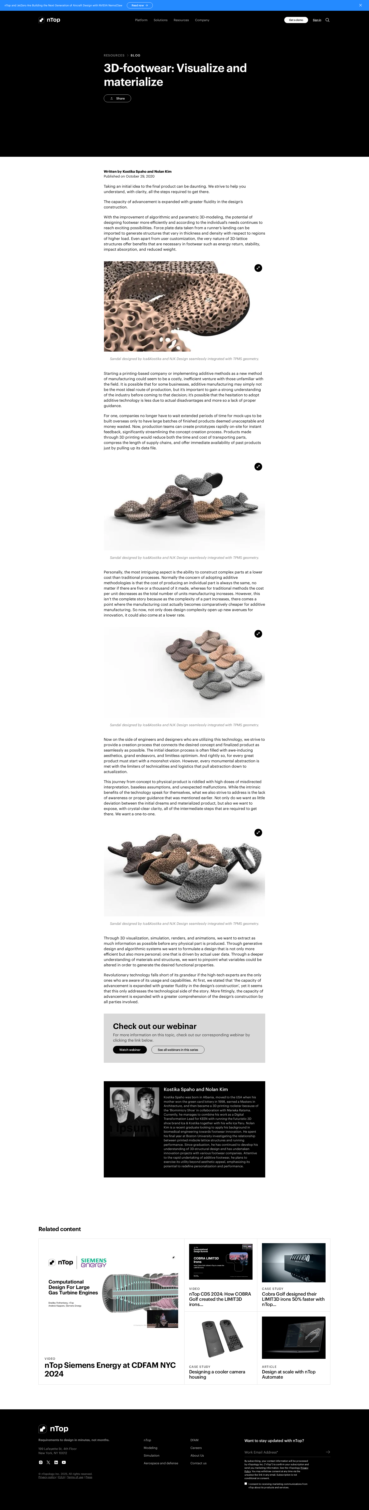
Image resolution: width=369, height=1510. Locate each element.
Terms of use (75, 1477)
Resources (114, 55)
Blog (135, 55)
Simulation (152, 1455)
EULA (61, 1477)
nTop (147, 1440)
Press (89, 1477)
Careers (196, 1447)
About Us (197, 1455)
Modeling (150, 1447)
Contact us (198, 1463)
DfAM (194, 1440)
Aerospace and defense (161, 1463)
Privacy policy (47, 1477)
